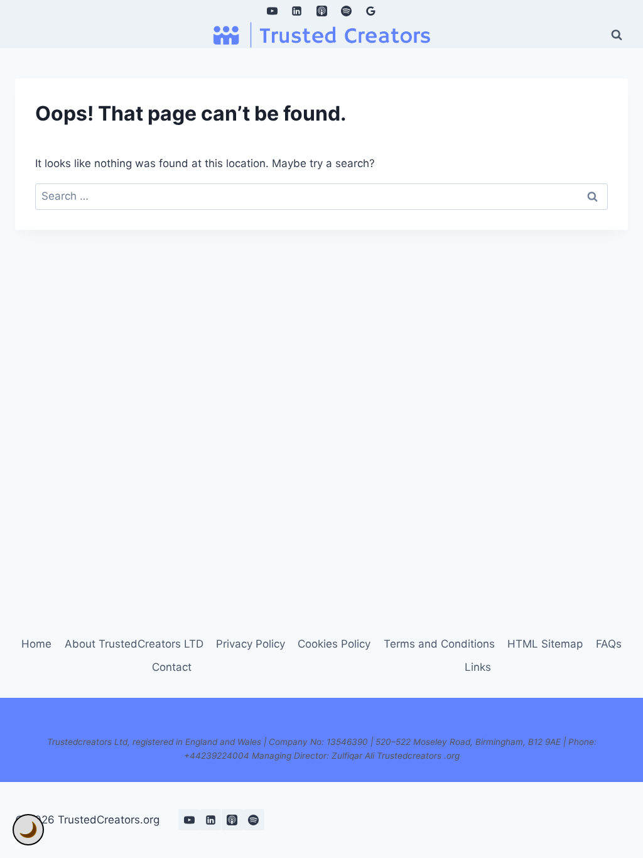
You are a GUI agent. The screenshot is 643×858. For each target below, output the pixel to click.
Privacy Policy (250, 644)
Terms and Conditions (439, 644)
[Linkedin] (297, 10)
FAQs (609, 644)
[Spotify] (346, 10)
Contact (172, 667)
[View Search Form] (616, 34)
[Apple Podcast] (321, 10)
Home (36, 644)
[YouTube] (272, 10)
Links (478, 667)
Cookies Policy (334, 644)
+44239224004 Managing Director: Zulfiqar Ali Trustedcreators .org (322, 756)
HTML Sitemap (545, 644)
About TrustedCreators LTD (134, 644)
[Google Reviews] (370, 10)
